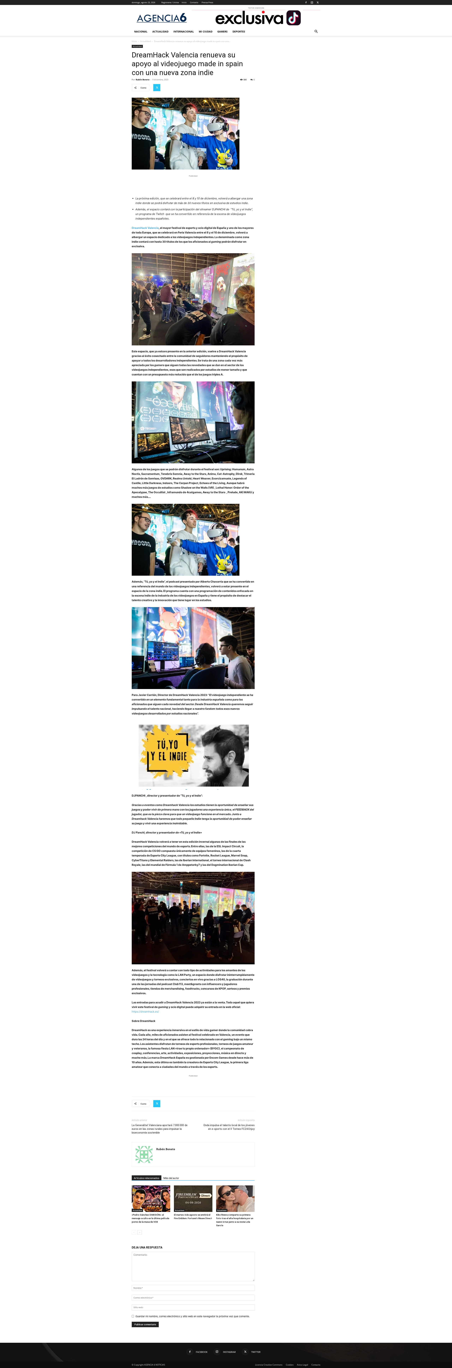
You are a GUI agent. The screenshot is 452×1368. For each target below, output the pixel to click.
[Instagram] (311, 2)
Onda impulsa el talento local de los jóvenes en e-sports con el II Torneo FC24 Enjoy (229, 1127)
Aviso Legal (302, 1364)
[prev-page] (134, 1232)
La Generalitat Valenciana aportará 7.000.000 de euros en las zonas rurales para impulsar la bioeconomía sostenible (160, 1129)
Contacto (194, 2)
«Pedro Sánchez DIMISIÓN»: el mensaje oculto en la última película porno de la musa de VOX (150, 1218)
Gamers (222, 31)
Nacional (140, 31)
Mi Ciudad (205, 31)
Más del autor (171, 1178)
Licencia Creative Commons (268, 1364)
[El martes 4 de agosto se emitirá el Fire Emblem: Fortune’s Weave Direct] (193, 1198)
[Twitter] (317, 2)
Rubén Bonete (143, 79)
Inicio (184, 2)
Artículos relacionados (146, 1178)
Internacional (183, 31)
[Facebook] (306, 2)
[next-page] (139, 1232)
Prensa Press (207, 2)
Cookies (290, 1364)
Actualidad (160, 31)
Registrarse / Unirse (170, 2)
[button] (316, 32)
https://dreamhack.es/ (145, 1011)
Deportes (239, 31)
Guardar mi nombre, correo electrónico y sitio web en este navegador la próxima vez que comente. (192, 1316)
